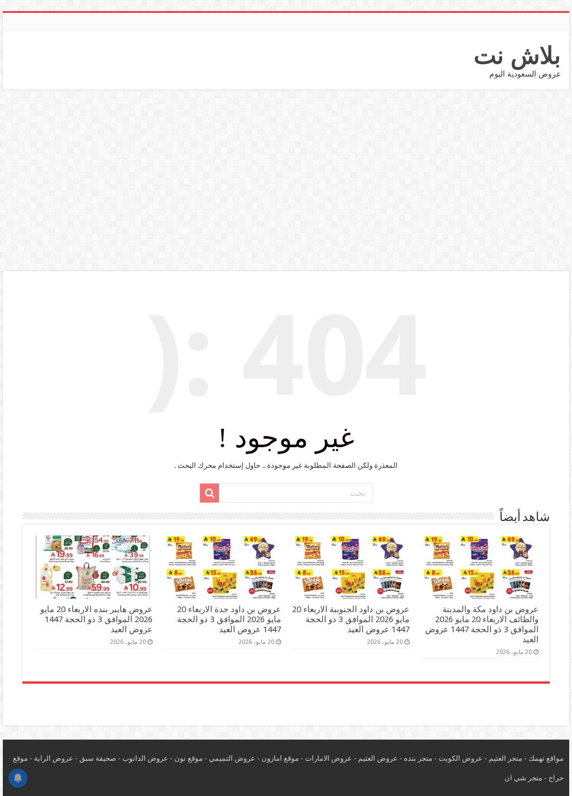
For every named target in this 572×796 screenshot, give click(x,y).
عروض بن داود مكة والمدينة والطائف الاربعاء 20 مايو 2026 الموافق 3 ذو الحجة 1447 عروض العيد (481, 624)
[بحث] (209, 493)
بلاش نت (517, 55)
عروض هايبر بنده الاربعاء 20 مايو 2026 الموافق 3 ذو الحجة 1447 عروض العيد (96, 619)
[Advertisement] (286, 181)
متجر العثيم (505, 758)
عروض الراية (53, 758)
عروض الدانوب (145, 758)
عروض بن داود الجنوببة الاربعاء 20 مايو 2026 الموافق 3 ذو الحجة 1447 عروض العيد (350, 619)
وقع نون (186, 758)
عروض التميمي (232, 758)
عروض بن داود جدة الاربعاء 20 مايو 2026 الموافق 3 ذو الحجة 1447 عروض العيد (229, 619)
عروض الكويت (460, 758)
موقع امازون (280, 758)
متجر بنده (418, 758)
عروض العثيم (378, 758)
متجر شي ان (523, 778)
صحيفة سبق (97, 758)
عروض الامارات (328, 758)
